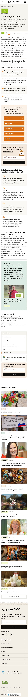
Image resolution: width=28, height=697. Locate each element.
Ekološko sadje (8, 128)
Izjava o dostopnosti (10, 690)
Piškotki (3, 690)
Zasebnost (11, 687)
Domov (2, 6)
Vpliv (15, 33)
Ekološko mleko (8, 123)
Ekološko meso (8, 118)
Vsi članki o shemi (13, 596)
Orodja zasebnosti (18, 687)
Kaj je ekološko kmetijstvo (7, 323)
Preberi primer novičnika (8, 151)
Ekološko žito (8, 138)
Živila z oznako (9, 33)
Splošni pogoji (4, 687)
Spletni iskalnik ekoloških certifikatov (9, 316)
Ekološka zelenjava (9, 133)
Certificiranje (20, 33)
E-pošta (6, 156)
